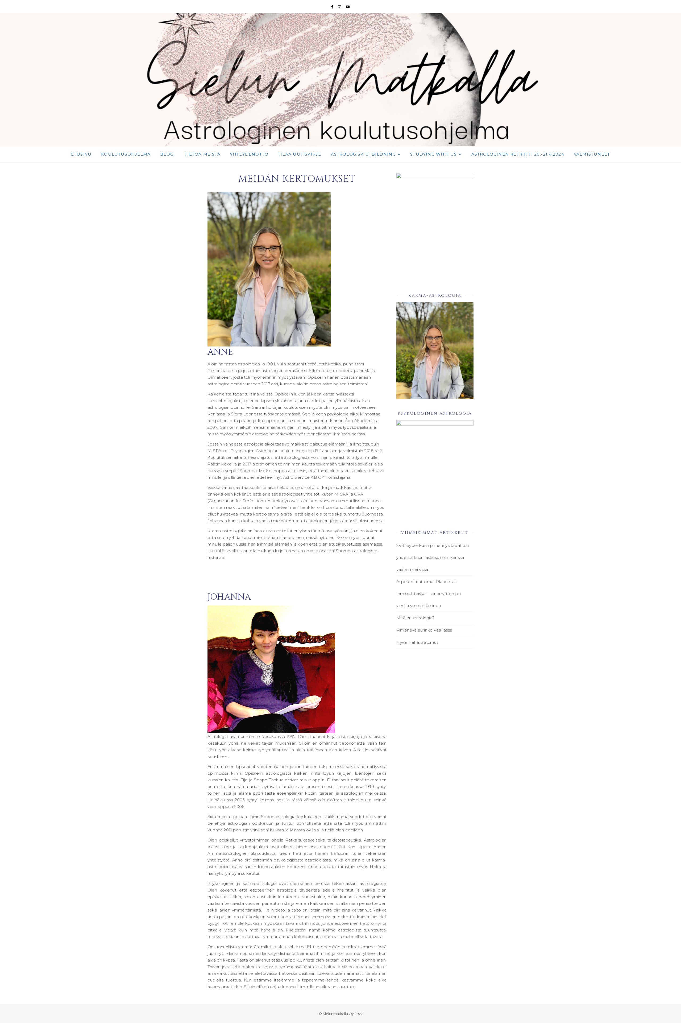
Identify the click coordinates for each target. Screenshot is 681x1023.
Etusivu (81, 154)
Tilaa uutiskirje (299, 154)
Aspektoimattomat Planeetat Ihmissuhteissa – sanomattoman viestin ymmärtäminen (428, 593)
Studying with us (433, 154)
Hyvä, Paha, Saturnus (417, 642)
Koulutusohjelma (126, 154)
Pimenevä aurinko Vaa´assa (424, 630)
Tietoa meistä (203, 154)
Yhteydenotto (249, 154)
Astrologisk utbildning (363, 154)
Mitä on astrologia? (415, 617)
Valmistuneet (592, 154)
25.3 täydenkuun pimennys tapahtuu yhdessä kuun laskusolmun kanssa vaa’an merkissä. (432, 557)
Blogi (167, 154)
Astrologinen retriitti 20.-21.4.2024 (517, 154)
